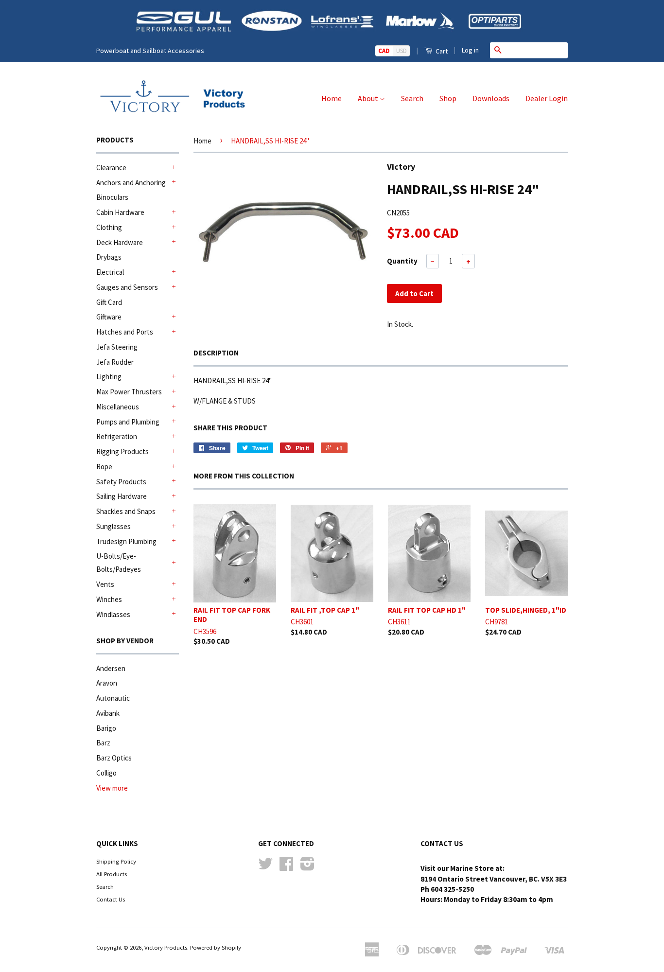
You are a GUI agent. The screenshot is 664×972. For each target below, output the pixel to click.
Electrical (110, 272)
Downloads (490, 98)
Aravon (106, 683)
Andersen (110, 668)
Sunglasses (113, 526)
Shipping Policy (116, 861)
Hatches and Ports (124, 331)
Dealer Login (546, 98)
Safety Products (121, 481)
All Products (111, 874)
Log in (470, 50)
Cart (441, 51)
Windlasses (113, 614)
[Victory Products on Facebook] (286, 867)
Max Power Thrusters (129, 391)
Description (216, 352)
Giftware (109, 316)
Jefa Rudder (115, 362)
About (369, 98)
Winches (109, 599)
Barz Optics (114, 757)
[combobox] (537, 50)
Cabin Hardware (120, 212)
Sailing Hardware (121, 496)
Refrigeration (116, 436)
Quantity (402, 260)
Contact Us (110, 899)
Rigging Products (122, 451)
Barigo (106, 728)
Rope (104, 466)
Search (412, 98)
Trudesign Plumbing (126, 541)
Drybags (109, 257)
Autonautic (113, 698)
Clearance (111, 167)
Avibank (108, 713)
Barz (103, 742)
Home (331, 98)
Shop (447, 98)
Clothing (109, 227)
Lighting (109, 376)
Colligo (106, 773)
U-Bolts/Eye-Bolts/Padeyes (118, 562)
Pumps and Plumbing (127, 421)
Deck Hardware (119, 242)
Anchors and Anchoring (131, 182)
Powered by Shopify (215, 947)
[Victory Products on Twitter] (265, 867)
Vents (105, 584)
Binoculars (112, 197)
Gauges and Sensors (127, 287)
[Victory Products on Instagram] (307, 867)
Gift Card (109, 302)
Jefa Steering (117, 347)
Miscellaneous (117, 406)
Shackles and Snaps (126, 511)
